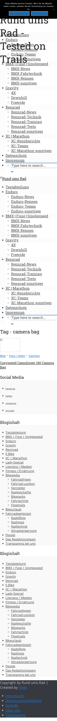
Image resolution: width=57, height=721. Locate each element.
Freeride (18, 102)
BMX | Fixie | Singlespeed (27, 63)
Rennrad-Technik (26, 117)
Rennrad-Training (26, 121)
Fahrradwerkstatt (18, 513)
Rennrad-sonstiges (27, 131)
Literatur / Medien (19, 466)
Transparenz (16, 715)
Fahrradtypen (21, 479)
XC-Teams (19, 145)
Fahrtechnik (19, 501)
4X (13, 92)
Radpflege (18, 518)
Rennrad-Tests (23, 126)
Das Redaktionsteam (21, 539)
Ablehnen (39, 13)
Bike (3, 356)
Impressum (15, 160)
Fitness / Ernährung (20, 471)
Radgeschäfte (21, 492)
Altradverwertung (24, 530)
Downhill (19, 97)
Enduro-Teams (23, 54)
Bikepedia (13, 475)
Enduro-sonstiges (26, 59)
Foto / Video (17, 356)
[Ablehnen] (53, 9)
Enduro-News (22, 44)
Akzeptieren (19, 13)
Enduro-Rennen (24, 49)
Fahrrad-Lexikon (23, 483)
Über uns (13, 710)
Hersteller (18, 488)
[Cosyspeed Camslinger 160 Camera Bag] (10, 350)
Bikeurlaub (13, 509)
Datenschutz (16, 155)
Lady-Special (15, 462)
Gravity (12, 88)
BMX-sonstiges (24, 83)
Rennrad (13, 107)
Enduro (12, 39)
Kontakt (12, 705)
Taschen (34, 356)
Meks (23, 687)
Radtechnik (19, 526)
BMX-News (20, 68)
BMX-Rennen (22, 78)
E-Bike (10, 454)
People (10, 535)
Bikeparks (18, 496)
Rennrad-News (23, 112)
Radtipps (17, 522)
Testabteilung (17, 35)
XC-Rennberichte (25, 141)
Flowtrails (18, 505)
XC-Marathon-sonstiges (31, 150)
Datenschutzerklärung (23, 700)
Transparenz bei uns (21, 543)
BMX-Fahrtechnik (26, 73)
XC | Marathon (18, 136)
